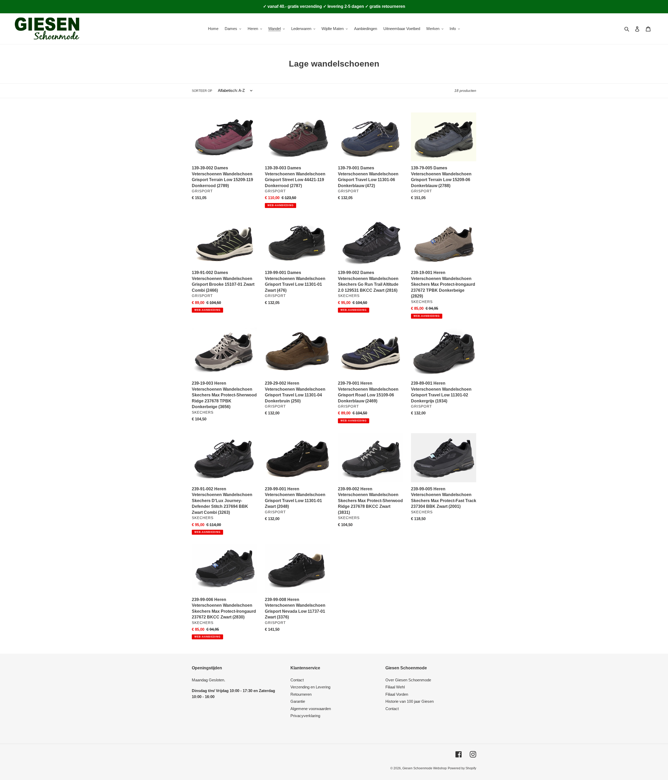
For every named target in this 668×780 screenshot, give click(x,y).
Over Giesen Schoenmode (408, 680)
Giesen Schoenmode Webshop (424, 768)
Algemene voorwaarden (310, 708)
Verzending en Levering (310, 687)
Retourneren (301, 694)
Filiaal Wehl (395, 687)
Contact (297, 680)
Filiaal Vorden (396, 694)
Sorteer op (202, 91)
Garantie (297, 701)
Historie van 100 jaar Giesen (409, 701)
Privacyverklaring (305, 715)
